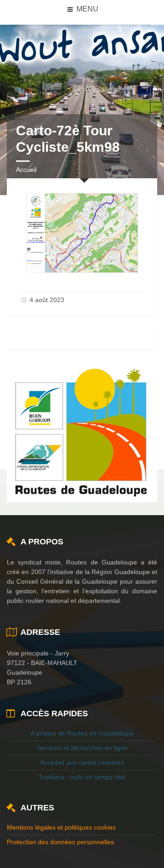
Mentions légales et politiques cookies (61, 827)
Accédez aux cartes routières (82, 762)
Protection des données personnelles (60, 842)
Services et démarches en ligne (82, 747)
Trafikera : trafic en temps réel (82, 777)
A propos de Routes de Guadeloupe (82, 733)
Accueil (26, 169)
